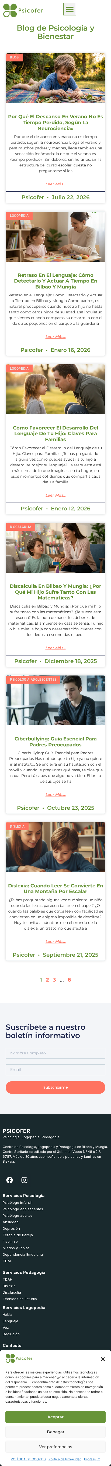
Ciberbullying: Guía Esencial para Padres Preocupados (56, 742)
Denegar (55, 1431)
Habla (7, 1314)
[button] (103, 1359)
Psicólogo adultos (18, 1215)
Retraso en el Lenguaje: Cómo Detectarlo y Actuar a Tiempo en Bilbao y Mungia (55, 281)
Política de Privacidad (64, 1459)
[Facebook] (9, 1180)
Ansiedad (11, 1222)
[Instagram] (24, 1180)
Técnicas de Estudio (20, 1299)
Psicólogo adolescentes (23, 1209)
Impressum (92, 1459)
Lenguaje (10, 1321)
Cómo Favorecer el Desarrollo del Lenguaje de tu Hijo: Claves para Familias (55, 433)
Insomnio (10, 1241)
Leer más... (56, 184)
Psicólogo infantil (17, 1202)
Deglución (11, 1334)
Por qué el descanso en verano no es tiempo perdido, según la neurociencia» (55, 122)
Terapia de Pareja (18, 1235)
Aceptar (55, 1416)
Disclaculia (12, 1292)
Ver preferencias (55, 1446)
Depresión (11, 1228)
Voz (6, 1327)
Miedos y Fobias (16, 1248)
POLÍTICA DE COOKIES (28, 1459)
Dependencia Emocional (23, 1254)
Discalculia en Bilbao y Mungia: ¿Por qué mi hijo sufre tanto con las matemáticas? (55, 592)
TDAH (7, 1261)
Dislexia (9, 1286)
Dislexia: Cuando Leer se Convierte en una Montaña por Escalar (55, 889)
